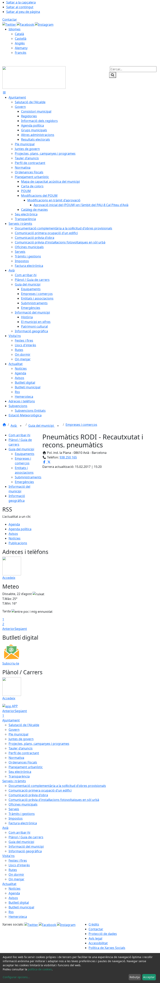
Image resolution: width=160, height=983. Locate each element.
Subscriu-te (10, 663)
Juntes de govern (21, 739)
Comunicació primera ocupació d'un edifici (40, 790)
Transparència (19, 776)
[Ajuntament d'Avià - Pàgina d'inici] (34, 77)
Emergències (24, 482)
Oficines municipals (23, 804)
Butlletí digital (19, 902)
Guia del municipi (41, 425)
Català (19, 34)
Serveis (14, 809)
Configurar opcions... (16, 977)
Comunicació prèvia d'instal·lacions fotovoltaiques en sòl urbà (54, 800)
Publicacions (18, 543)
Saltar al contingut (19, 7)
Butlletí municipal (21, 907)
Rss (11, 912)
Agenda (14, 524)
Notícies (14, 538)
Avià (14, 425)
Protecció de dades (103, 934)
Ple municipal (18, 734)
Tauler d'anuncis (21, 748)
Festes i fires (18, 860)
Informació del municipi (26, 846)
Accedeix (8, 578)
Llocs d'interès (19, 865)
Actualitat (9, 884)
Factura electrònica (23, 823)
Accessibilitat (98, 943)
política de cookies (40, 969)
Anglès (20, 43)
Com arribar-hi (19, 435)
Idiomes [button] (14, 29)
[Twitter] (9, 24)
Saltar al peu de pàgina (23, 12)
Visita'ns (8, 856)
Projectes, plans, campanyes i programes (39, 743)
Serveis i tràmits (14, 781)
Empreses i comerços (81, 424)
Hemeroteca (18, 916)
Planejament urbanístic (26, 767)
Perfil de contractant (24, 753)
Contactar (9, 19)
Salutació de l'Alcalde (24, 725)
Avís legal (95, 938)
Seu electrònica (20, 772)
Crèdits (94, 924)
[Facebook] (26, 24)
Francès (20, 52)
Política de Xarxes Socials (107, 948)
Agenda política (20, 529)
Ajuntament (11, 720)
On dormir (16, 874)
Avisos (13, 534)
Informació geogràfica (25, 851)
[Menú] (4, 93)
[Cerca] (112, 75)
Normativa (16, 758)
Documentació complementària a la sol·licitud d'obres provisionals (57, 786)
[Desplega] (20, 426)
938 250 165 (68, 457)
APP (14, 706)
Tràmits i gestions (22, 814)
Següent (21, 629)
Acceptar (149, 977)
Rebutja (135, 977)
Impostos (16, 818)
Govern (14, 729)
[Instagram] (44, 24)
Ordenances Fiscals (23, 762)
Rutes (13, 870)
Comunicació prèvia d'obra (28, 795)
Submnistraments (28, 477)
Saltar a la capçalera (21, 2)
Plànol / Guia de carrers (26, 837)
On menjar (16, 879)
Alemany (21, 48)
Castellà (20, 38)
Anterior (8, 629)
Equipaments (24, 454)
